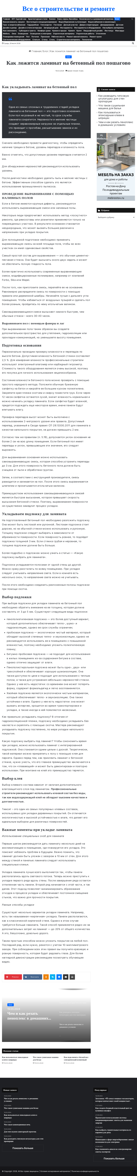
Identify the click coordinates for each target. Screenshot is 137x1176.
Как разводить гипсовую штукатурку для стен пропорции (113, 98)
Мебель (6, 33)
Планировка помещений (13, 37)
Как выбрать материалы (113, 28)
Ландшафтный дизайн (93, 31)
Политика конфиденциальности (85, 1171)
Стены (44, 39)
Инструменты (66, 28)
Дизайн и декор (10, 28)
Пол (28, 37)
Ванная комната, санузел (14, 22)
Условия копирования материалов (55, 1171)
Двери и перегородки (89, 25)
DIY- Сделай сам (19, 19)
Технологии (87, 39)
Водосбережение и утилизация (72, 22)
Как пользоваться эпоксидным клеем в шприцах (15, 1058)
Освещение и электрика (40, 33)
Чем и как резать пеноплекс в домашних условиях (27, 1016)
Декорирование (107, 25)
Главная (6, 19)
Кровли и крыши (59, 31)
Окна (14, 33)
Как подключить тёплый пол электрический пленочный (76, 1058)
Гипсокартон (46, 25)
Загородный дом (51, 28)
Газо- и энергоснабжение (14, 25)
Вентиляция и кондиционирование (42, 22)
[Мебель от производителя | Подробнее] (116, 200)
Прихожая (45, 37)
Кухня (79, 31)
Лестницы (108, 31)
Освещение (23, 33)
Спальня (36, 39)
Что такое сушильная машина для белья (45, 1058)
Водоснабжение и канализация (101, 22)
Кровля (71, 31)
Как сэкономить (10, 31)
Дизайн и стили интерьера (30, 28)
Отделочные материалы (63, 33)
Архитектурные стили (37, 19)
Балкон (52, 19)
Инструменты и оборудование (87, 28)
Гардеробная (33, 25)
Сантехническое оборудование (17, 39)
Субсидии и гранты (27, 31)
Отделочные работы (85, 33)
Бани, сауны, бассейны (67, 19)
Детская (119, 25)
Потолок (35, 37)
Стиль (52, 39)
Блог (117, 19)
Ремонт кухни (96, 37)
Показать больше (22, 1148)
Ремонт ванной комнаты (77, 37)
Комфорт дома (44, 31)
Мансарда (119, 31)
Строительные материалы (68, 39)
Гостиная (58, 25)
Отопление (101, 33)
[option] (46, 1015)
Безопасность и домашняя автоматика (96, 19)
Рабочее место (58, 37)
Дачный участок (71, 25)
